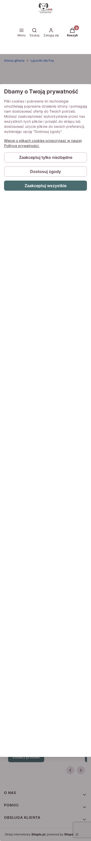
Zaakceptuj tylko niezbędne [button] (45, 157)
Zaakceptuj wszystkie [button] (45, 185)
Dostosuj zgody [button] (45, 171)
